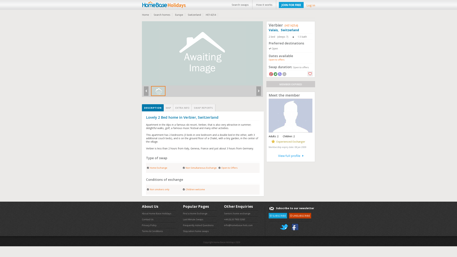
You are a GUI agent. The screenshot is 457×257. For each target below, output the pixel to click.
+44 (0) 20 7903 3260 (234, 219)
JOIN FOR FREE (291, 5)
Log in (311, 5)
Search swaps (240, 4)
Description (153, 107)
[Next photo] (258, 92)
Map (168, 107)
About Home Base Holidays (156, 213)
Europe (179, 14)
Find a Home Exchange (195, 213)
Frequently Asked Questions (198, 225)
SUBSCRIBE (278, 215)
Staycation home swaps (196, 231)
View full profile (290, 156)
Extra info (182, 107)
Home (145, 14)
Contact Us (148, 219)
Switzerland (194, 14)
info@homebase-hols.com (238, 225)
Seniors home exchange (237, 213)
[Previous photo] (146, 92)
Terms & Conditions (152, 231)
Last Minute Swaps (193, 219)
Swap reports (203, 107)
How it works (264, 4)
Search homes (162, 14)
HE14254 (211, 14)
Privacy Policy (149, 225)
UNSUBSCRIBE (300, 215)
